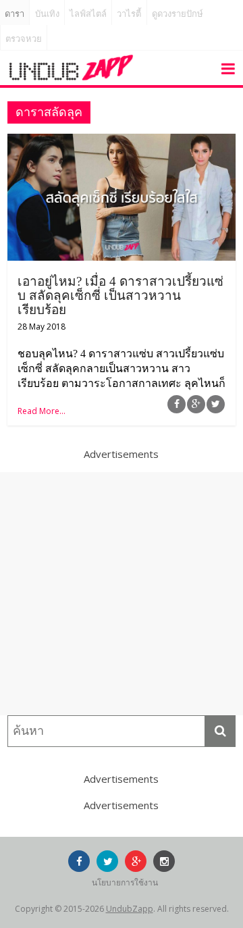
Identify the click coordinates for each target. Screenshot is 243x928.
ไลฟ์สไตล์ (88, 14)
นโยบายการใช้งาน (125, 882)
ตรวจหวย (23, 39)
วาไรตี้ (129, 14)
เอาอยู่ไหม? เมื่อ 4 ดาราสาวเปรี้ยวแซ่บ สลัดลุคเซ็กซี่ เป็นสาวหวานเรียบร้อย (120, 295)
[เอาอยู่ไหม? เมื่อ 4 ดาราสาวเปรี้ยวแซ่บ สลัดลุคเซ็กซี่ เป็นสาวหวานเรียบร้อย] (121, 141)
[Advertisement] (121, 593)
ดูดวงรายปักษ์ (177, 14)
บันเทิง (47, 14)
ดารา (14, 14)
